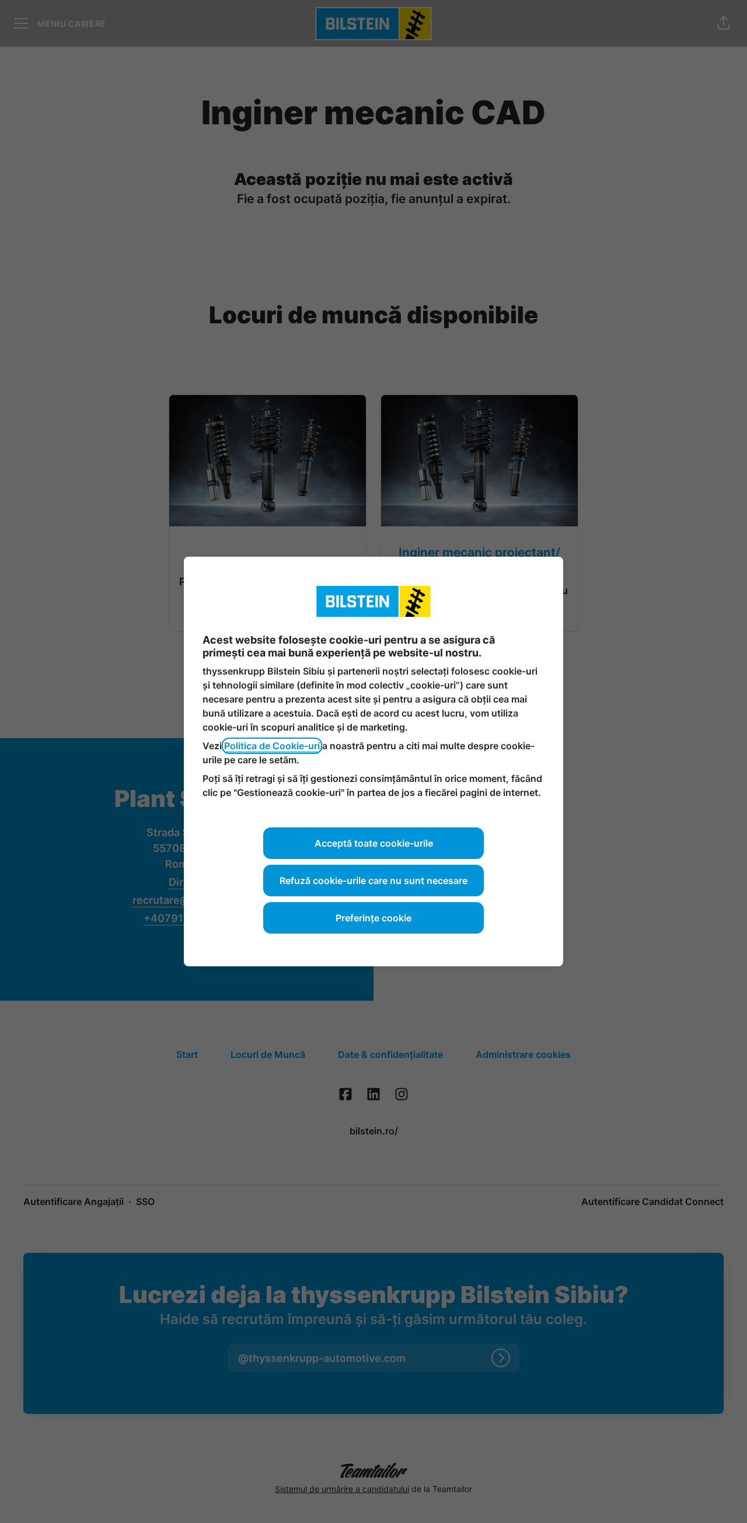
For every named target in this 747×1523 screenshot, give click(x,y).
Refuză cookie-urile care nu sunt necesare (373, 880)
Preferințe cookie (373, 918)
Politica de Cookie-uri (272, 746)
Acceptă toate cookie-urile (374, 843)
